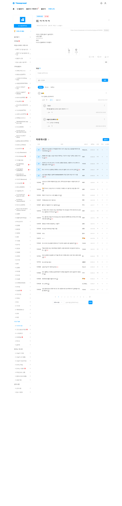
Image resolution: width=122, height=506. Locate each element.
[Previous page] (55, 296)
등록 (105, 80)
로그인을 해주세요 (22, 25)
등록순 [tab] (52, 87)
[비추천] (46, 100)
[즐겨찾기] (48, 139)
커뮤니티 (51, 9)
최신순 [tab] (46, 87)
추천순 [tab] (41, 87)
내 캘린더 (20, 9)
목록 (106, 62)
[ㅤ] (36, 25)
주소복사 (106, 30)
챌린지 (43, 9)
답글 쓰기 (58, 100)
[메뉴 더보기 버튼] (108, 20)
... (86, 297)
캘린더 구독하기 (32, 9)
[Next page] (89, 296)
